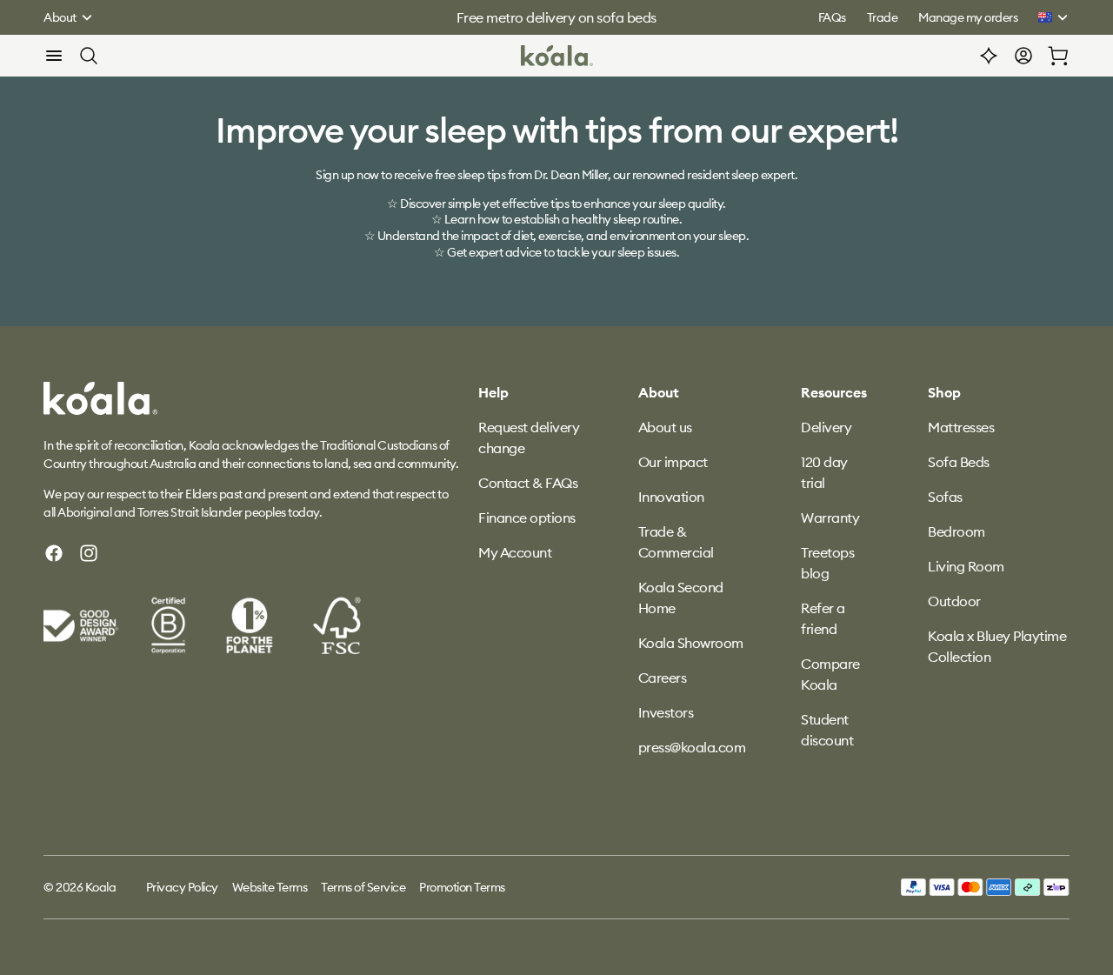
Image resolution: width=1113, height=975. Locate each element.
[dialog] (53, 55)
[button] (53, 55)
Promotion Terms (462, 887)
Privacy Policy (182, 887)
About (60, 17)
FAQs (832, 17)
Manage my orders (967, 17)
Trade (882, 17)
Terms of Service (363, 887)
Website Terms (270, 887)
